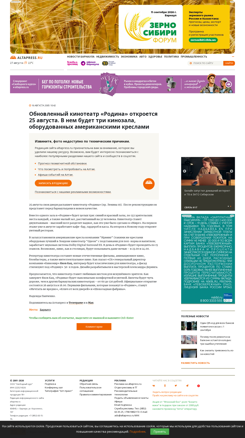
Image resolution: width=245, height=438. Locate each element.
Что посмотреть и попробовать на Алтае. (66, 169)
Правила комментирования (96, 394)
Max (90, 302)
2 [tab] (231, 206)
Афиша (118, 401)
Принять (160, 432)
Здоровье (155, 56)
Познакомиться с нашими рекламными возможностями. (73, 192)
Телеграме (76, 302)
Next (231, 171)
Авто (143, 56)
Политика (171, 56)
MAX (137, 415)
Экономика (129, 56)
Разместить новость (195, 363)
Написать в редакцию (53, 183)
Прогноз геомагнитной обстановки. (62, 163)
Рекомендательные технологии (125, 392)
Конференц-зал (54, 387)
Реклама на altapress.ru (128, 383)
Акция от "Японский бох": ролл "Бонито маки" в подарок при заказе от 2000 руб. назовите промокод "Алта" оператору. (175, 405)
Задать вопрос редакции (167, 392)
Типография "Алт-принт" (59, 390)
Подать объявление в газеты (131, 397)
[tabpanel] (208, 185)
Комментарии (94, 326)
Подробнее (137, 432)
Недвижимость (107, 56)
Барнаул (45, 309)
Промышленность (194, 56)
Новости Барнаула (81, 56)
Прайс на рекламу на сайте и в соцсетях (175, 395)
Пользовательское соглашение (91, 389)
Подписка (50, 383)
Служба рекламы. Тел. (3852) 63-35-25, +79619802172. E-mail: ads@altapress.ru (131, 412)
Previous (184, 171)
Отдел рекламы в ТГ (125, 387)
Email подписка (123, 404)
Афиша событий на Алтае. (55, 174)
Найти (229, 63)
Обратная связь (89, 383)
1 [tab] (228, 206)
